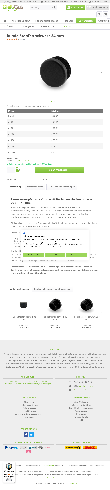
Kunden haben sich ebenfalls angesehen (52, 289)
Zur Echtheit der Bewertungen (81, 408)
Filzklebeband (26, 381)
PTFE (7, 381)
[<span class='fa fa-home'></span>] (5, 20)
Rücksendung (29, 402)
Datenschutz (81, 414)
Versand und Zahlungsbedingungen (29, 414)
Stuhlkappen (46, 383)
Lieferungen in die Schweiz (81, 405)
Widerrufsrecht (81, 411)
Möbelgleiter (15, 381)
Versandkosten (48, 465)
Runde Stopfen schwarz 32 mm (24, 318)
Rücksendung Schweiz (29, 405)
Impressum (29, 417)
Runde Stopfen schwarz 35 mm (55, 318)
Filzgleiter (36, 381)
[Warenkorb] (105, 14)
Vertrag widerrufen (81, 417)
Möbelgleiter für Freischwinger (28, 383)
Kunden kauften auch (19, 289)
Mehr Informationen (55, 478)
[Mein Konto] (99, 14)
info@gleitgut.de (86, 386)
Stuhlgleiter (45, 381)
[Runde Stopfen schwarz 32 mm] (23, 304)
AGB (81, 420)
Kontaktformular (80, 390)
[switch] (9, 479)
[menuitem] (43, 7)
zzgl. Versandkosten (23, 161)
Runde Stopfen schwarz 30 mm (86, 318)
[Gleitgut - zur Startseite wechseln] (13, 8)
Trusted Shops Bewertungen (62, 186)
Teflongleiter (10, 383)
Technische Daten (35, 186)
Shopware (73, 483)
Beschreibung (15, 186)
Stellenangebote (29, 408)
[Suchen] (54, 7)
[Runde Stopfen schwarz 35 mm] (55, 304)
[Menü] (13, 463)
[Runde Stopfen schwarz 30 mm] (86, 304)
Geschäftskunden (81, 402)
